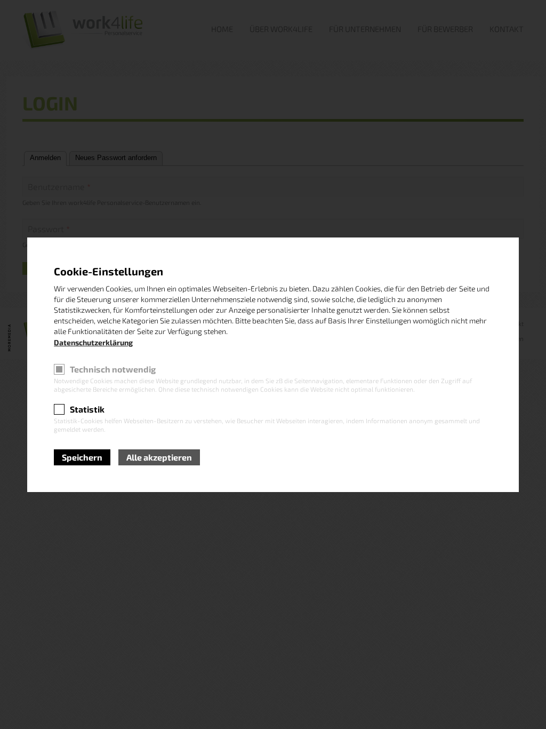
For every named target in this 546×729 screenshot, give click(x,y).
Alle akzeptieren (159, 457)
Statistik (87, 409)
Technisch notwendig (113, 369)
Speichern (82, 457)
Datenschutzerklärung (93, 342)
